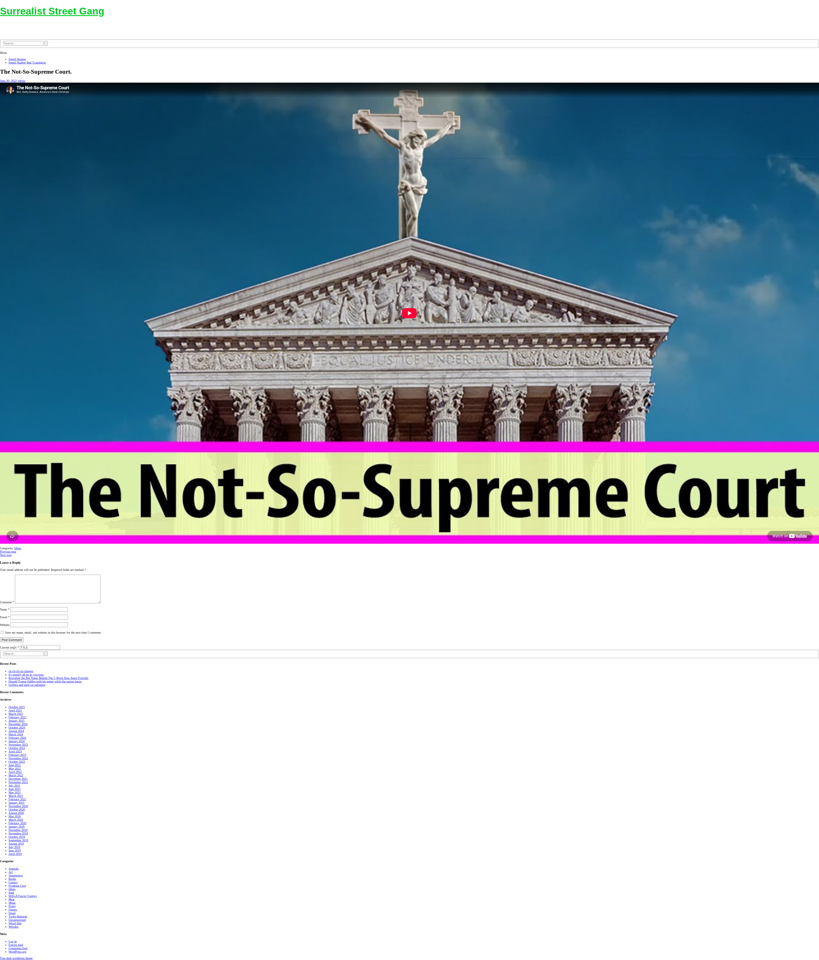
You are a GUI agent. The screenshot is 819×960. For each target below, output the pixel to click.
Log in (13, 941)
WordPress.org (17, 951)
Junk (11, 892)
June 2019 (15, 850)
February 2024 (17, 737)
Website (4, 625)
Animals (14, 868)
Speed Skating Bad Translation (27, 62)
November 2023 (18, 744)
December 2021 (18, 778)
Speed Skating (17, 59)
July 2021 (14, 785)
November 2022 (18, 758)
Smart (12, 913)
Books (12, 879)
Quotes (13, 909)
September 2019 (18, 840)
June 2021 (15, 789)
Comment (7, 602)
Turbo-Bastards (18, 916)
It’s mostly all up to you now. (26, 674)
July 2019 (14, 847)
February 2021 (17, 799)
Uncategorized (17, 920)
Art (11, 872)
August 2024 (16, 731)
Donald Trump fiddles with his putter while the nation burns (45, 681)
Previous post (8, 551)
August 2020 (16, 813)
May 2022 (15, 768)
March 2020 (16, 819)
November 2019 (18, 833)
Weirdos (13, 926)
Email (5, 617)
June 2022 (15, 765)
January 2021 (17, 802)
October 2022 (17, 761)
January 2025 (17, 720)
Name (4, 609)
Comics (13, 882)
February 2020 (17, 823)
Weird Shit (15, 923)
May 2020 (15, 816)
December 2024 (18, 724)
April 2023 (15, 751)
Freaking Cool (17, 885)
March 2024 (16, 734)
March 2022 (16, 775)
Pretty (12, 906)
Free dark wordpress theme (16, 958)
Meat (12, 899)
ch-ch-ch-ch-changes (21, 671)
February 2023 (17, 755)
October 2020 (17, 809)
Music (12, 902)
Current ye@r (9, 647)
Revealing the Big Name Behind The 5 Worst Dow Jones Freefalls (48, 678)
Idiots (17, 548)
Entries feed (16, 945)
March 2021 (16, 796)
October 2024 (17, 727)
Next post (6, 555)
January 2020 (17, 826)
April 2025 (15, 710)
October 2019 (17, 837)
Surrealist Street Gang (52, 11)
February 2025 (17, 717)
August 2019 (16, 843)
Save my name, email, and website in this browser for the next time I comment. (53, 632)
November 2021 (18, 782)
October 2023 (17, 748)
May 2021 (15, 792)
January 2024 (17, 741)
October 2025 (17, 707)
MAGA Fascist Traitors (23, 896)
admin (21, 80)
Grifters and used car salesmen (27, 685)
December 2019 (18, 830)
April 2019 (15, 854)
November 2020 (18, 806)
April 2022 (15, 772)
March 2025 (16, 714)
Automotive (16, 875)
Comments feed (18, 948)
